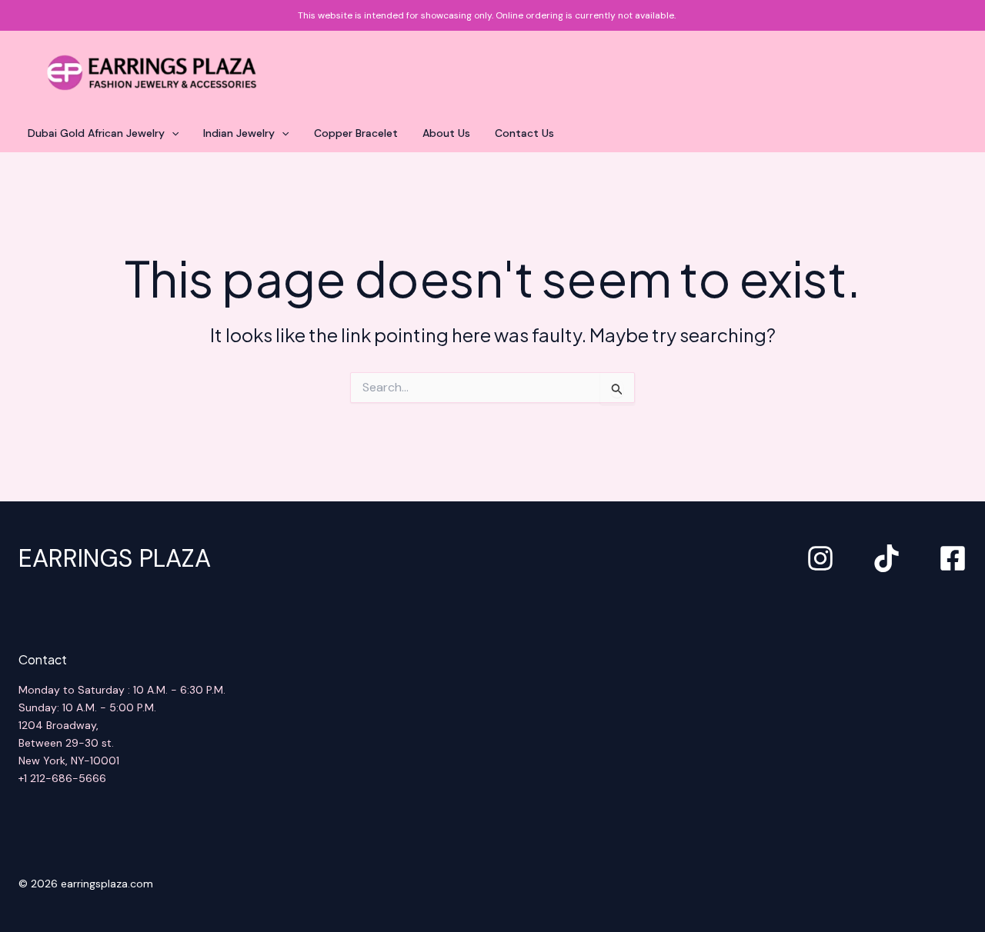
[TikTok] (886, 558)
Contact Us (524, 133)
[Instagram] (820, 558)
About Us (446, 133)
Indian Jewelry (239, 133)
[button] (172, 133)
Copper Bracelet (356, 133)
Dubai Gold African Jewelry (96, 133)
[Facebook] (953, 558)
